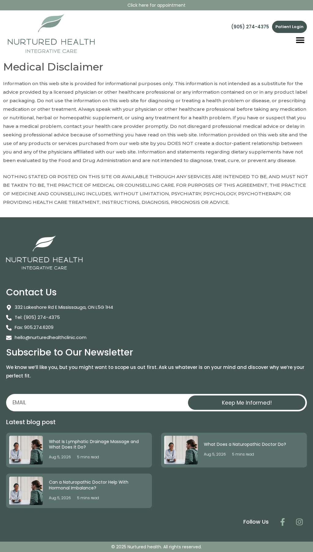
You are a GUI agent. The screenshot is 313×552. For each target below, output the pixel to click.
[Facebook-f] (282, 521)
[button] (300, 40)
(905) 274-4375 (250, 26)
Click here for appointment (156, 5)
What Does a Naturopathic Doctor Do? (245, 444)
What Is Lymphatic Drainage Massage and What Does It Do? (94, 444)
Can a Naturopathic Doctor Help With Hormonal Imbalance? (88, 485)
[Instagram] (299, 521)
